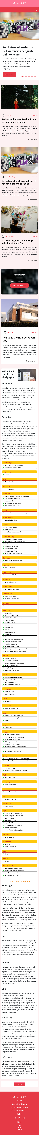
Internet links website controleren (14, 792)
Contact (19, 1127)
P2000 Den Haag (9, 818)
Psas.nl (7, 630)
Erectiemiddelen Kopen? (12, 582)
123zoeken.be (9, 625)
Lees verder (9, 75)
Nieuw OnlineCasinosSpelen (13, 467)
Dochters (19, 1130)
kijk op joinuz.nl (9, 854)
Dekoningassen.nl (10, 489)
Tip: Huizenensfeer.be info (12, 506)
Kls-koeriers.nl (9, 482)
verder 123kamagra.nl (11, 596)
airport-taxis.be (9, 806)
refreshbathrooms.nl (10, 785)
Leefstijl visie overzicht (11, 828)
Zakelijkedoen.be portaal (12, 670)
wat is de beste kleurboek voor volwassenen (17, 758)
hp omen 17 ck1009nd (11, 575)
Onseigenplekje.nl (10, 627)
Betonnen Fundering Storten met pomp (16, 513)
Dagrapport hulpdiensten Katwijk (14, 680)
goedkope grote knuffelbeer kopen (14, 813)
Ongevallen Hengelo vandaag (13, 825)
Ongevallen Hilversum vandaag (13, 823)
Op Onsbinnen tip (10, 749)
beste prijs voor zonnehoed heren (14, 715)
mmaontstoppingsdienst (11, 708)
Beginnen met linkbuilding (12, 694)
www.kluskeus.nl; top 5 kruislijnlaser (15, 737)
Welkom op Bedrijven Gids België (14, 870)
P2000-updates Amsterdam (12, 742)
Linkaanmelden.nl (10, 622)
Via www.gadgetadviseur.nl (12, 735)
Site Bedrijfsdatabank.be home (13, 868)
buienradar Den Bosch (11, 520)
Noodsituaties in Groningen (12, 739)
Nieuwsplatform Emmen (11, 549)
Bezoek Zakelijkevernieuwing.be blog (15, 651)
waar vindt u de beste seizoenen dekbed (16, 761)
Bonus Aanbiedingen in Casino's (14, 465)
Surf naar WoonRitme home (13, 875)
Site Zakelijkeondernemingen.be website (16, 649)
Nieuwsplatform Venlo (11, 551)
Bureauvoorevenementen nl (12, 589)
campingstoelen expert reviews (13, 677)
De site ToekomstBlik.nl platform (14, 830)
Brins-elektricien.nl (10, 568)
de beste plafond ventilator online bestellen (17, 496)
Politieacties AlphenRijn (11, 820)
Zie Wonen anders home (12, 646)
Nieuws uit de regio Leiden (12, 744)
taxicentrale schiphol (10, 799)
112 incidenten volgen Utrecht (13, 539)
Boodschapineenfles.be (11, 615)
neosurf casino (9, 529)
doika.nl (7, 861)
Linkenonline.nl (9, 634)
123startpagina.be (10, 632)
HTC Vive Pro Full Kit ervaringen (14, 618)
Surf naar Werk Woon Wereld (13, 751)
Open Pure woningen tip (11, 873)
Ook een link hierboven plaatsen (19, 882)
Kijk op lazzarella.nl (10, 837)
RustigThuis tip (9, 668)
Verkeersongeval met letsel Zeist (14, 816)
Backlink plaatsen (19, 285)
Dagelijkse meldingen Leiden (13, 642)
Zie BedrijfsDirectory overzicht (13, 553)
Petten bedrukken (10, 777)
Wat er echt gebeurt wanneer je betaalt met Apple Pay (17, 242)
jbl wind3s (7, 720)
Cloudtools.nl (8, 637)
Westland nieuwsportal (11, 544)
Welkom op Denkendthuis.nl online (14, 663)
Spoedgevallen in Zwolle (12, 682)
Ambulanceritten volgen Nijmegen (14, 639)
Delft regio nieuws (10, 768)
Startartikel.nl (8, 613)
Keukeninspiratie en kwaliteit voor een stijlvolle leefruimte (19, 121)
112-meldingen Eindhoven (12, 498)
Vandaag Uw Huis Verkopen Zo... (19, 339)
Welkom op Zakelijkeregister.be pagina (16, 770)
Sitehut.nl (7, 844)
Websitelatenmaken (10, 847)
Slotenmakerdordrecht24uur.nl (13, 560)
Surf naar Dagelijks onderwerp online (15, 746)
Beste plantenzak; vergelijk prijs (14, 718)
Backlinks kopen (9, 692)
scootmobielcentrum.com (12, 599)
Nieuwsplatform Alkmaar (12, 546)
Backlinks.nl (8, 701)
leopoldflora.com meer (11, 644)
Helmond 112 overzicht (11, 661)
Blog (19, 1125)
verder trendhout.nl (10, 620)
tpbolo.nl (7, 475)
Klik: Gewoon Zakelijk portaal (13, 503)
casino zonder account (11, 527)
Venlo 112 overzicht (10, 658)
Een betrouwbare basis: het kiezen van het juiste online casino (19, 182)
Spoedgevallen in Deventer (12, 684)
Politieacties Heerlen (10, 501)
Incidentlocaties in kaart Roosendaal (15, 541)
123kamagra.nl (9, 727)
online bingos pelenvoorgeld (13, 532)
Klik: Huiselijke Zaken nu (12, 665)
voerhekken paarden (10, 606)
